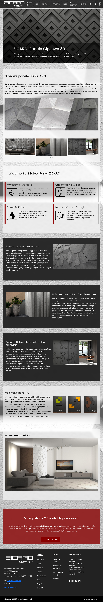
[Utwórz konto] (90, 4)
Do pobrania (73, 4)
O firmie (40, 568)
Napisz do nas (51, 539)
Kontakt (83, 4)
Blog (65, 4)
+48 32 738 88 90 (14, 581)
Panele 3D (29, 4)
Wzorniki (56, 579)
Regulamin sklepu (57, 560)
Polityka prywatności (90, 599)
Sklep (36, 4)
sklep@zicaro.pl (10, 587)
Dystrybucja (55, 4)
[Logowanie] (95, 4)
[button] (50, 158)
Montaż (44, 4)
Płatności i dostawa (57, 567)
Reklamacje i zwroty (58, 573)
